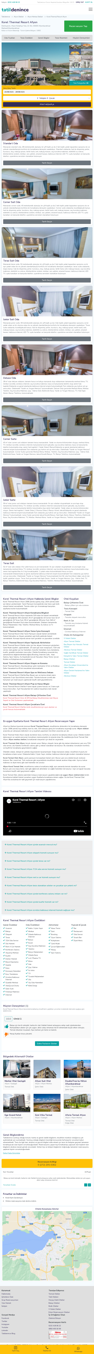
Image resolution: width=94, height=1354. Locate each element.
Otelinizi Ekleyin (55, 1318)
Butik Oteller (54, 1306)
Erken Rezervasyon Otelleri (59, 1312)
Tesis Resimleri (61, 38)
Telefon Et (47, 1351)
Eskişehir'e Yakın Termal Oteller (76, 656)
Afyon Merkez (46, 1083)
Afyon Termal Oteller (72, 641)
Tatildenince (6, 17)
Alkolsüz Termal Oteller (73, 650)
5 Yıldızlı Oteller (70, 638)
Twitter (4, 1321)
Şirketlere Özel (7, 1297)
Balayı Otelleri (69, 659)
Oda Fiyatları (9, 38)
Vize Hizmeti (6, 1303)
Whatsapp (78, 1351)
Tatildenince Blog (8, 1333)
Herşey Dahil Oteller (57, 1300)
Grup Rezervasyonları (10, 1300)
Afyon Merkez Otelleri (35, 17)
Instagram (5, 1324)
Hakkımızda (6, 1294)
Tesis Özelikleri (26, 38)
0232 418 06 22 (55, 1326)
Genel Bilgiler (43, 38)
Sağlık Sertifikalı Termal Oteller (76, 653)
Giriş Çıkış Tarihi (9, 88)
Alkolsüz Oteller (70, 676)
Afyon (7, 1083)
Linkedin (5, 1330)
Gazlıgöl (14, 1083)
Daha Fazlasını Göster (47, 1043)
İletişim (4, 1306)
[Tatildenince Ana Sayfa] (15, 9)
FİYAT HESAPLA (47, 104)
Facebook (5, 1318)
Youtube (5, 1327)
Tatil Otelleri (53, 1297)
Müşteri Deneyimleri (81, 38)
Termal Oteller (69, 662)
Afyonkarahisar (77, 1086)
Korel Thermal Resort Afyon (57, 17)
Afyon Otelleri (19, 17)
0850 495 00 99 (55, 1329)
